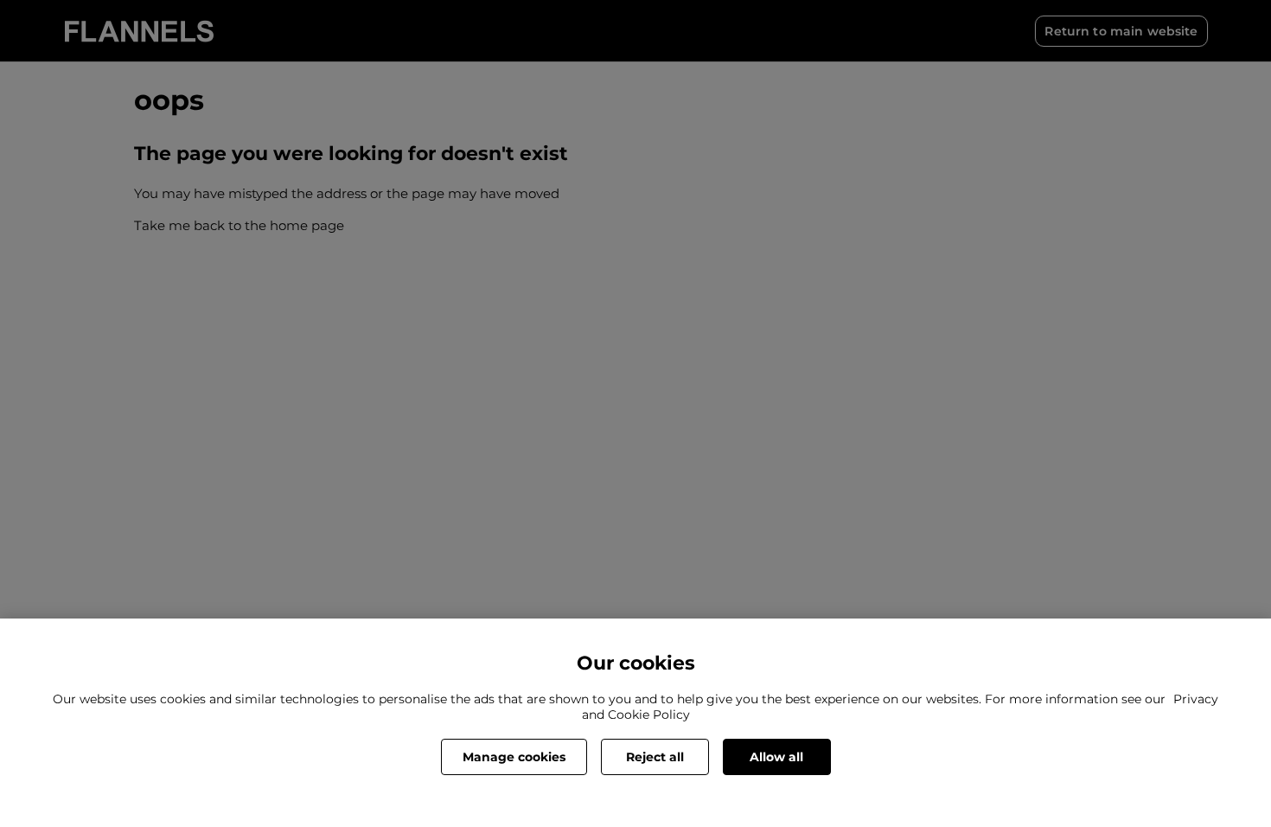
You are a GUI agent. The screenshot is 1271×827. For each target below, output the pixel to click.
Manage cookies (514, 757)
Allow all (776, 757)
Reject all (655, 757)
